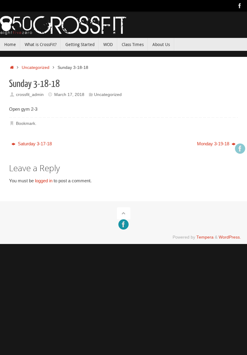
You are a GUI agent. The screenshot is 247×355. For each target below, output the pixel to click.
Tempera (205, 237)
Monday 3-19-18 (213, 143)
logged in (43, 180)
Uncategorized (35, 67)
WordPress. (230, 237)
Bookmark (25, 123)
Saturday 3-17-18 (34, 143)
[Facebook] (240, 6)
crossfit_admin (30, 94)
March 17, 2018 (69, 94)
